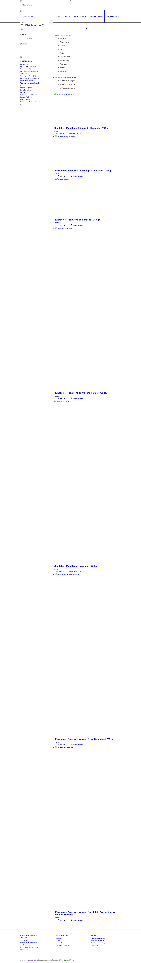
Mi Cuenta (94, 945)
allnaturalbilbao (25, 945)
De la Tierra (24, 90)
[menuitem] (58, 16)
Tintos (22, 73)
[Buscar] (51, 22)
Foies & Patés (25, 97)
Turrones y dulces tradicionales (30, 83)
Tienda (58, 940)
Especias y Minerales (27, 95)
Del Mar (22, 92)
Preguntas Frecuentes (63, 945)
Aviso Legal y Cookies (98, 938)
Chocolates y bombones (28, 78)
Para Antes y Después (27, 71)
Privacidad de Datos (97, 940)
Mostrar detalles (76, 134)
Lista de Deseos (61, 943)
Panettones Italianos (26, 80)
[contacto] (24, 61)
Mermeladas (24, 99)
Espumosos (24, 69)
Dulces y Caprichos (26, 76)
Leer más (61, 134)
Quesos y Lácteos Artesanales (30, 102)
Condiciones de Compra (98, 943)
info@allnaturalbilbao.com (28, 943)
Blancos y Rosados (26, 66)
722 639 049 (24, 940)
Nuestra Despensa (26, 88)
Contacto (59, 938)
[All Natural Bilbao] (26, 16)
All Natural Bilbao (32, 960)
